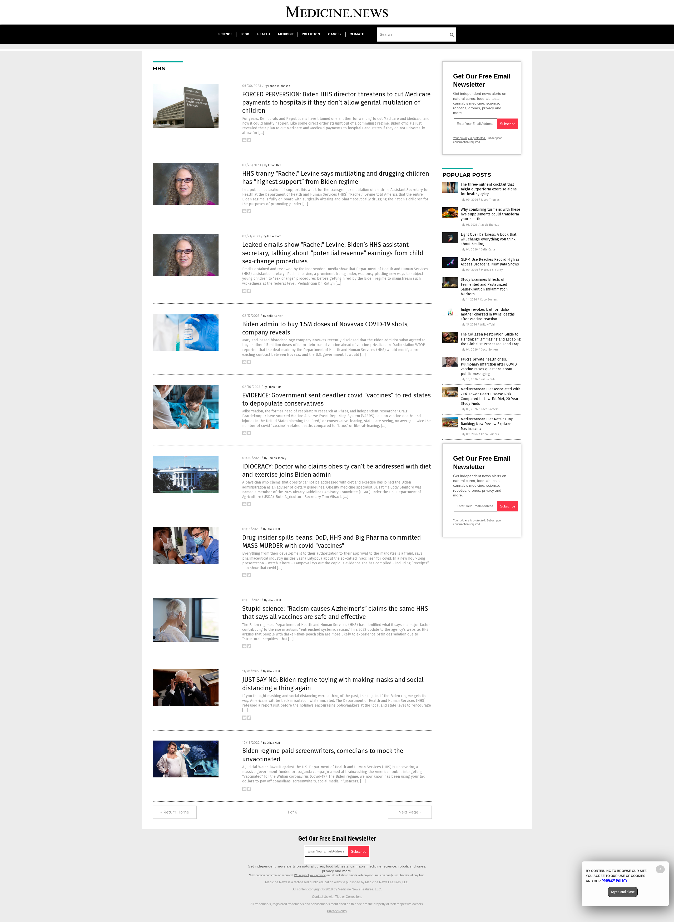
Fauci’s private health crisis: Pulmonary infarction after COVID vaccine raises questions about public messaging (489, 366)
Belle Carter (489, 249)
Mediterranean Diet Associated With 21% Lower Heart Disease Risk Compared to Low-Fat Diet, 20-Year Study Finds (490, 396)
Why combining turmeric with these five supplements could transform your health (490, 214)
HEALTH (263, 34)
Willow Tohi (487, 324)
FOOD (244, 34)
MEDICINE (286, 34)
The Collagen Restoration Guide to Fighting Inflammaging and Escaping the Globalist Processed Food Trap (491, 339)
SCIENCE (225, 34)
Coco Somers (489, 299)
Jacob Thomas (490, 199)
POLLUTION (311, 34)
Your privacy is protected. (469, 138)
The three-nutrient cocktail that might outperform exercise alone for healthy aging (489, 189)
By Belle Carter (273, 316)
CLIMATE (357, 34)
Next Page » (409, 812)
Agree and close (623, 892)
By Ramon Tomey (275, 458)
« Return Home (174, 812)
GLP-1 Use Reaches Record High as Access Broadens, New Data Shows (490, 262)
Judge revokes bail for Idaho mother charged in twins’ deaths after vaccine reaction (488, 314)
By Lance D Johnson (277, 86)
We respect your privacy (310, 875)
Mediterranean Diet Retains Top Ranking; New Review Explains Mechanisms (487, 424)
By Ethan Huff (272, 165)
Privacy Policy (337, 911)
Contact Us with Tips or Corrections (337, 897)
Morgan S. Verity (492, 270)
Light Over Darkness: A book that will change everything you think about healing (488, 239)
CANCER (334, 34)
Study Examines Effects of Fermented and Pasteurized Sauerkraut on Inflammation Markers (484, 286)
